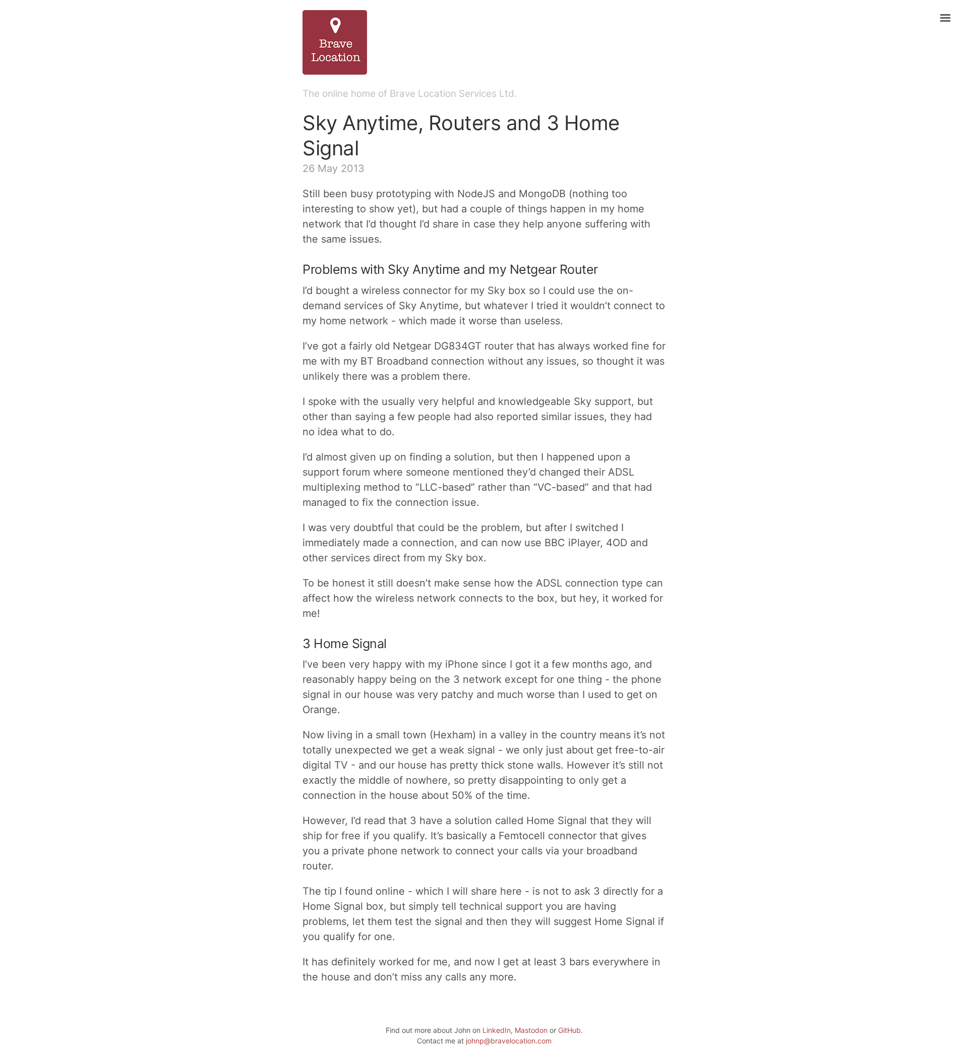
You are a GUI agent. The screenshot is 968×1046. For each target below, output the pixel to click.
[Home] (484, 42)
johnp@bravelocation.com (509, 1040)
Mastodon (531, 1030)
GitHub (569, 1030)
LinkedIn (496, 1030)
